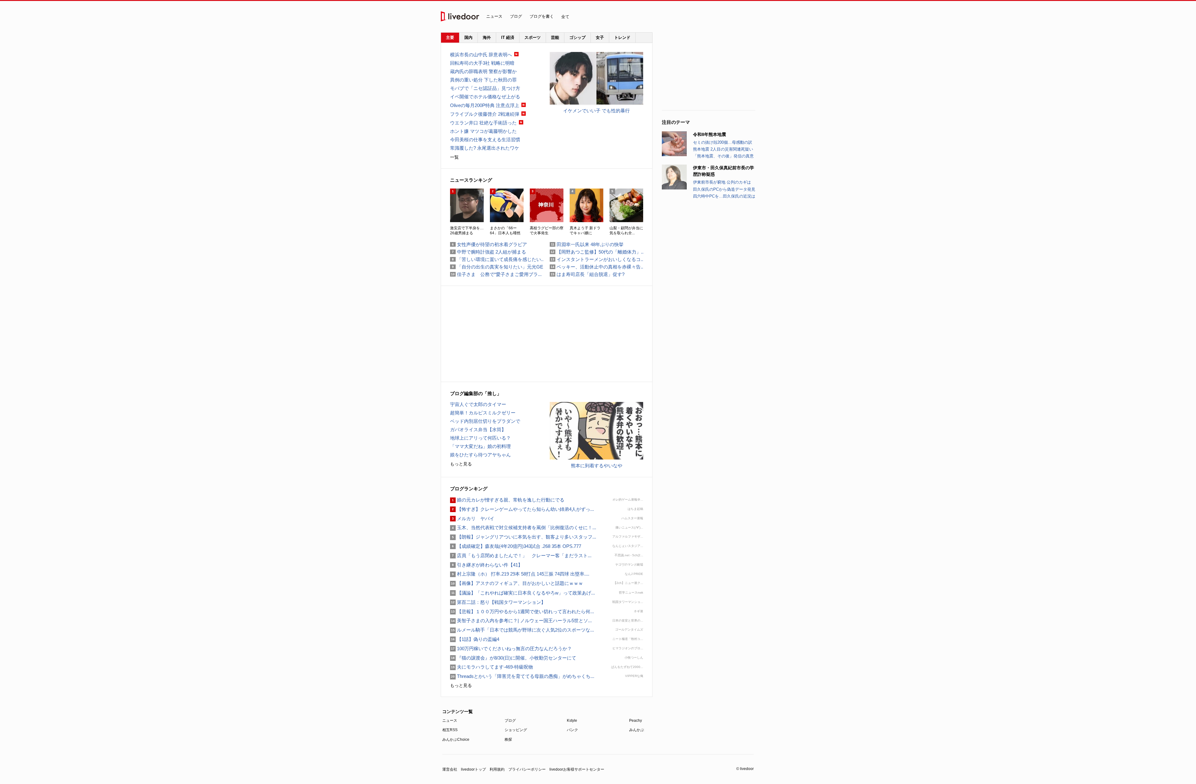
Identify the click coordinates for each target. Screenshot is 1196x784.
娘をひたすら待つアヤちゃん (480, 454)
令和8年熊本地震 (709, 134)
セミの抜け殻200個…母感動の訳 (722, 142)
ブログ (516, 16)
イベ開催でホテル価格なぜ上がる (485, 96)
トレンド (622, 37)
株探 (508, 739)
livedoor (460, 16)
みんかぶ (636, 730)
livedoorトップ (473, 769)
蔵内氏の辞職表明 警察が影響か (483, 71)
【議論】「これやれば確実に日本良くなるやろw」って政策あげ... (522, 592)
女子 (600, 37)
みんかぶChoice (455, 739)
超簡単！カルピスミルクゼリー (482, 412)
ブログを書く (541, 16)
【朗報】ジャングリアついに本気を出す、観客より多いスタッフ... (523, 536)
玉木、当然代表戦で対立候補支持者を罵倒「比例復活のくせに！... (523, 527)
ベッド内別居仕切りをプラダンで (485, 421)
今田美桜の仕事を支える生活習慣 (485, 139)
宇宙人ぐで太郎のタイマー (478, 404)
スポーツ (532, 37)
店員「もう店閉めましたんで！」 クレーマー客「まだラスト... (520, 555)
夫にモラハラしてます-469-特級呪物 (491, 667)
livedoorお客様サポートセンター (576, 769)
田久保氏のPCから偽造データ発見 (724, 189)
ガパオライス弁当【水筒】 (478, 429)
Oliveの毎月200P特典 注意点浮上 (484, 105)
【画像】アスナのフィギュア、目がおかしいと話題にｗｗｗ (516, 583)
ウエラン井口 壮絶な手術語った (483, 122)
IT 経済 (507, 37)
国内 (468, 37)
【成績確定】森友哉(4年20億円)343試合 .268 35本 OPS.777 (515, 546)
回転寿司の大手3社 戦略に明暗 (482, 63)
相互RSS (450, 730)
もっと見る (461, 463)
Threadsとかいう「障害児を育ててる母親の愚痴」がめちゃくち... (522, 676)
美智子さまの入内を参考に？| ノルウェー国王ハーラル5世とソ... (521, 620)
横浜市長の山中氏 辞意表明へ (481, 54)
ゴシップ (577, 37)
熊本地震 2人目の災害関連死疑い (723, 149)
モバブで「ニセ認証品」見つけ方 (485, 88)
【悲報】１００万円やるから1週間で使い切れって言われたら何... (522, 611)
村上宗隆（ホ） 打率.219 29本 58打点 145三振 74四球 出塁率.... (519, 574)
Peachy (635, 720)
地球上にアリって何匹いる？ (480, 438)
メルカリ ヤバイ (472, 518)
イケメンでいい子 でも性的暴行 (596, 110)
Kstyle (572, 720)
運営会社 (449, 769)
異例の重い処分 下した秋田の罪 (483, 79)
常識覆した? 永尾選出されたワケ (484, 148)
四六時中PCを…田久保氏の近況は (724, 196)
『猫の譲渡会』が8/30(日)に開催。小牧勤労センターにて (513, 658)
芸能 (555, 37)
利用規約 (497, 769)
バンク (572, 730)
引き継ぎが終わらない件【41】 (486, 564)
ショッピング (516, 730)
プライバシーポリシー (527, 769)
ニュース (494, 16)
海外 (487, 37)
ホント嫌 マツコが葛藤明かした (483, 131)
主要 (450, 37)
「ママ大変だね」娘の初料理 (480, 446)
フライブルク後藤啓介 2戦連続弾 (484, 114)
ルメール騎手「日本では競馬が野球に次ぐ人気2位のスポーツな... (522, 630)
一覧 (454, 157)
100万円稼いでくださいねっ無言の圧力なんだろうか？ (511, 648)
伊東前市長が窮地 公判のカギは (722, 182)
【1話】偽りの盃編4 (474, 639)
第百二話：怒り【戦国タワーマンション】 (498, 602)
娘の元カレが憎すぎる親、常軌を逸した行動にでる (507, 499)
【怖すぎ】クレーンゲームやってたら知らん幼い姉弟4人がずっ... (522, 509)
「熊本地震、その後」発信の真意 (723, 156)
